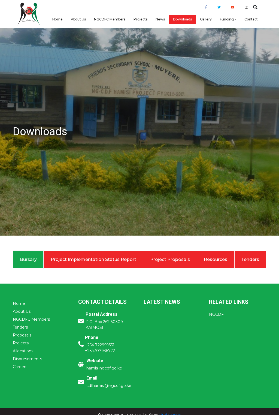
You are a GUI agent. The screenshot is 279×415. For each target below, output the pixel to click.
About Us (78, 19)
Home (57, 19)
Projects (140, 19)
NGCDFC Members (109, 19)
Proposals (22, 335)
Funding (227, 19)
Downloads (182, 19)
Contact (251, 19)
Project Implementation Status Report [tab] (93, 259)
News (160, 19)
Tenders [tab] (250, 259)
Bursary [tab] (28, 259)
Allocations (23, 350)
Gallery (206, 19)
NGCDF (216, 314)
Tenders (20, 327)
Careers (20, 366)
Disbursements (27, 358)
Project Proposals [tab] (170, 259)
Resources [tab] (215, 259)
